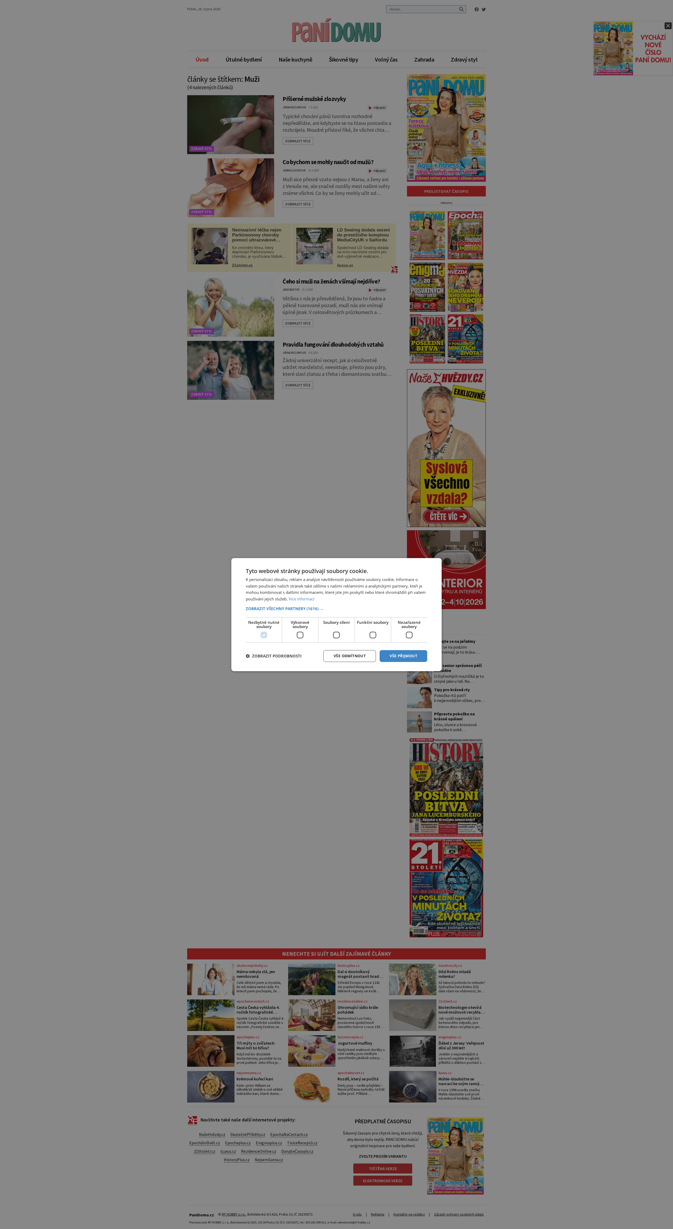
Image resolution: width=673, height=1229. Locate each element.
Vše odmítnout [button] (350, 655)
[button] (336, 608)
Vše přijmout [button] (403, 655)
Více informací (301, 598)
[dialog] (336, 614)
